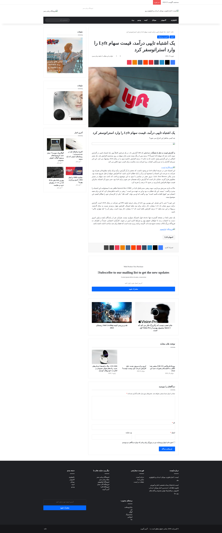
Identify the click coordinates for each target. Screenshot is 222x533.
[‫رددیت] (145, 62)
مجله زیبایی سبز (104, 479)
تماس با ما (140, 479)
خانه (172, 32)
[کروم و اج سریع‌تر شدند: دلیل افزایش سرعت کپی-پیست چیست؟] (133, 357)
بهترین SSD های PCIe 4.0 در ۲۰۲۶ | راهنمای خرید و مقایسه (56, 182)
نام (173, 423)
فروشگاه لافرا (105, 487)
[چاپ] (106, 247)
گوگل (130, 512)
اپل (131, 510)
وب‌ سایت (129, 432)
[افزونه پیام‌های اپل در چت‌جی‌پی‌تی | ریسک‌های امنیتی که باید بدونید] (74, 143)
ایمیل (172, 432)
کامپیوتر (163, 20)
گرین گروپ (105, 489)
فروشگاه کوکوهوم (103, 482)
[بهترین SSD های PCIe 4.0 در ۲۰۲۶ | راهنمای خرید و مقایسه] (55, 172)
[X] (167, 62)
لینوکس (130, 517)
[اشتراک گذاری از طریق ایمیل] (111, 247)
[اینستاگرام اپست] (168, 167)
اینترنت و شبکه (163, 37)
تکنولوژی (174, 20)
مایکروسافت (128, 507)
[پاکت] (129, 62)
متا (131, 519)
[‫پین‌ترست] (151, 62)
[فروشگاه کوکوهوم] (167, 229)
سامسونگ (129, 514)
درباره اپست (140, 477)
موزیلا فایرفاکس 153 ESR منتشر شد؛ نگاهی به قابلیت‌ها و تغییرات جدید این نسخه (162, 368)
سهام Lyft (168, 237)
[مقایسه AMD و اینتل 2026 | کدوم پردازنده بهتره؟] (74, 171)
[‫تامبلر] (156, 62)
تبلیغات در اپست (139, 482)
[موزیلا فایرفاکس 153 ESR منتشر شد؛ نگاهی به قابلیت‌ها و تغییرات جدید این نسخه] (162, 357)
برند (133, 20)
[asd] (133, 144)
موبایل (154, 20)
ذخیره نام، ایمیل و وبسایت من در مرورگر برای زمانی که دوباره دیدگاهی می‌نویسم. (147, 442)
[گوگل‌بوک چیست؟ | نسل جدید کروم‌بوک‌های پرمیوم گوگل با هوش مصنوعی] (55, 144)
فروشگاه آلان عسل (103, 484)
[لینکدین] (162, 62)
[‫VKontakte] (140, 62)
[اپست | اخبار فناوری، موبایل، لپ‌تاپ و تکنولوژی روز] (162, 10)
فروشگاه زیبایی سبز (88, 8)
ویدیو (139, 20)
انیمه (145, 20)
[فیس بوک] (172, 62)
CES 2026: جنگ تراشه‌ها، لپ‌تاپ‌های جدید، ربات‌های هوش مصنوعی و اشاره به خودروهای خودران (104, 368)
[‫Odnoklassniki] (134, 62)
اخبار (168, 32)
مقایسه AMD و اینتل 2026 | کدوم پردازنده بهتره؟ (75, 180)
